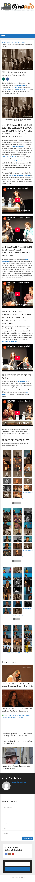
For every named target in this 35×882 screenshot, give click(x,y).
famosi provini (21, 89)
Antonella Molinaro (19, 782)
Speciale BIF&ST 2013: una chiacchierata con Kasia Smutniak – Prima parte (17, 710)
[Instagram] (9, 854)
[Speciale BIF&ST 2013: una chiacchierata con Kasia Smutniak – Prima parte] (17, 698)
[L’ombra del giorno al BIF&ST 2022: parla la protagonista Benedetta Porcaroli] (17, 723)
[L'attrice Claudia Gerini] (7, 611)
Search (17, 869)
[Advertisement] (17, 24)
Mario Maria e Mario (18, 146)
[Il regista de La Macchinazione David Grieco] (17, 570)
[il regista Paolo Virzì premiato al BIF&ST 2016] (7, 453)
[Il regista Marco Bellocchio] (7, 604)
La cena (7, 89)
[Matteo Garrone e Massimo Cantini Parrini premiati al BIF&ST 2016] (28, 511)
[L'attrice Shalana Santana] (7, 597)
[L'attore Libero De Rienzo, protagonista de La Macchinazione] (28, 576)
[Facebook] (6, 854)
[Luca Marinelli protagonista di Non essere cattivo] (28, 532)
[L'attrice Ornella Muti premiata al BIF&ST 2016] (7, 488)
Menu (3, 36)
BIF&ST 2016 (21, 85)
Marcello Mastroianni (9, 341)
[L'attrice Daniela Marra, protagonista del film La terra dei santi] (7, 570)
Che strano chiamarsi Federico (19, 175)
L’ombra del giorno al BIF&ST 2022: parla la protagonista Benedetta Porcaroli (17, 735)
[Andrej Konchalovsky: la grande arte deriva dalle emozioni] (17, 755)
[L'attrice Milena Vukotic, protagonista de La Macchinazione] (7, 583)
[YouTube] (13, 854)
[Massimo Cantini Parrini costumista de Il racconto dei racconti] (7, 525)
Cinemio (12, 877)
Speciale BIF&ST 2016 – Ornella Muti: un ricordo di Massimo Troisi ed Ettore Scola (17, 685)
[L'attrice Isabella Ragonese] (17, 604)
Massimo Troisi (22, 381)
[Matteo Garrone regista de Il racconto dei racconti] (28, 525)
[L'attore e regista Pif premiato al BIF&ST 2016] (28, 467)
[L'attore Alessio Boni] (28, 597)
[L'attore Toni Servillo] (17, 583)
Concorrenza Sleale (9, 157)
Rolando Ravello (20, 161)
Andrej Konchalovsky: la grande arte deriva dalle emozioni (16, 767)
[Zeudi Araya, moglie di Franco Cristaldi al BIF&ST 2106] (17, 546)
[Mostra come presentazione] (17, 652)
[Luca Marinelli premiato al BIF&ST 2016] (17, 552)
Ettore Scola (14, 87)
